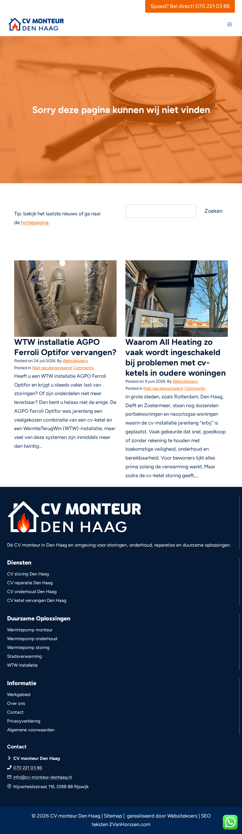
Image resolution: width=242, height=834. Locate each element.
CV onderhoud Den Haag (32, 591)
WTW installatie (22, 665)
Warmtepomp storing (28, 647)
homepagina (34, 222)
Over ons (16, 703)
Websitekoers (75, 360)
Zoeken (214, 211)
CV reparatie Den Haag (30, 582)
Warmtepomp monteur (30, 629)
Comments (83, 367)
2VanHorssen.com (129, 824)
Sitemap (113, 816)
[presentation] (65, 298)
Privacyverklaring (23, 721)
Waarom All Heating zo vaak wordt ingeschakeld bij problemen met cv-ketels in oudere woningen (175, 357)
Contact (15, 712)
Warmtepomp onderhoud (32, 638)
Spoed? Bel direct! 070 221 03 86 (190, 6)
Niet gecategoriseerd (52, 367)
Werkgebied (18, 694)
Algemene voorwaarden (30, 730)
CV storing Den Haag (28, 574)
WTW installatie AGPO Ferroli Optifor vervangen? (65, 347)
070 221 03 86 (27, 767)
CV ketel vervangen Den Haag (36, 600)
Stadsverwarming (24, 656)
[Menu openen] (229, 24)
